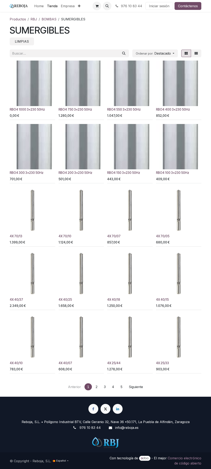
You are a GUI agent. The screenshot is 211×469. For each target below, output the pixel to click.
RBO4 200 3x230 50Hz (75, 173)
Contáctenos (188, 6)
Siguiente (136, 387)
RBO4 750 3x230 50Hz (75, 109)
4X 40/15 (162, 300)
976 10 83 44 (131, 6)
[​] (93, 409)
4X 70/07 (114, 236)
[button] (107, 6)
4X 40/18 (113, 300)
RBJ (33, 19)
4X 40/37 (16, 300)
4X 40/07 (65, 363)
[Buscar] (124, 53)
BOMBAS (49, 19)
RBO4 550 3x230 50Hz (124, 109)
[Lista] (196, 53)
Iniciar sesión (159, 6)
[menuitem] (39, 6)
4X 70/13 (16, 236)
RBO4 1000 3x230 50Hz (27, 109)
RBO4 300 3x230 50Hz (26, 173)
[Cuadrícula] (186, 53)
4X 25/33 (162, 363)
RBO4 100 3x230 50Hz (172, 173)
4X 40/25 (65, 300)
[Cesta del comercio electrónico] (97, 6)
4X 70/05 (162, 236)
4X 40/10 (16, 363)
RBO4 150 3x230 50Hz (123, 173)
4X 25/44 (114, 363)
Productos (18, 19)
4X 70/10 (65, 236)
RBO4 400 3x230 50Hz (173, 109)
